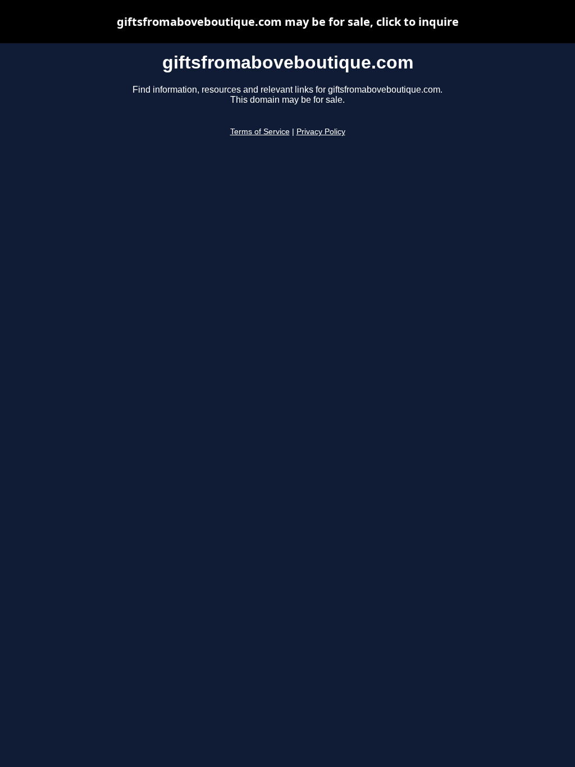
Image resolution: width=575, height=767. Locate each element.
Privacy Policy (320, 131)
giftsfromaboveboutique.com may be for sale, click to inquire (288, 21)
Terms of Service (260, 131)
